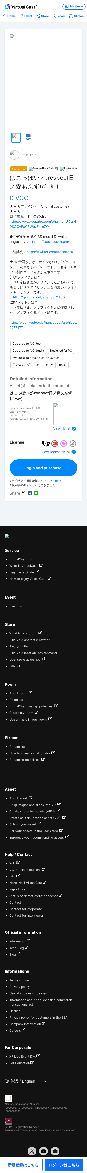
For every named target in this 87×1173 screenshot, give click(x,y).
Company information (25, 1024)
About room (18, 693)
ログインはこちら (63, 1164)
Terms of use (19, 980)
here (58, 480)
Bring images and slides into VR (33, 805)
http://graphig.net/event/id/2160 (39, 297)
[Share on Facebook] (30, 492)
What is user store (23, 633)
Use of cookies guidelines (28, 993)
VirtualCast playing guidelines (31, 706)
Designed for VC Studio (28, 350)
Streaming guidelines (25, 759)
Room (61, 16)
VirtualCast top (20, 559)
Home (11, 16)
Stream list (17, 746)
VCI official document (25, 870)
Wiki (12, 863)
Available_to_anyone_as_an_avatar (36, 358)
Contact (15, 902)
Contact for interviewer (26, 915)
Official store (19, 666)
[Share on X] (23, 492)
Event (28, 16)
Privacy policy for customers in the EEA (38, 1017)
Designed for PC (61, 350)
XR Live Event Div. (22, 1056)
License (14, 1011)
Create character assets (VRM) (32, 811)
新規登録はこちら (23, 1164)
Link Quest (75, 6)
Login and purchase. (43, 467)
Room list (16, 700)
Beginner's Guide (22, 572)
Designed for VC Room (28, 343)
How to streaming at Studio (30, 753)
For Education (19, 1063)
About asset (18, 798)
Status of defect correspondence (33, 896)
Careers (15, 1030)
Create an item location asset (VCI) (35, 818)
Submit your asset (23, 824)
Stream (79, 16)
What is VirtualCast (24, 566)
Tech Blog (16, 948)
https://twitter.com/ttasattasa (50, 252)
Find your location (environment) (33, 653)
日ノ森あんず (21, 365)
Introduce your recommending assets (37, 837)
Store (45, 16)
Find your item (19, 646)
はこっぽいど (44, 365)
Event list (16, 606)
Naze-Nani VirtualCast (25, 883)
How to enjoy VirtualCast (28, 579)
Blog (12, 954)
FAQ (12, 876)
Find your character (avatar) (30, 640)
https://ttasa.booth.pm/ (50, 242)
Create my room (21, 713)
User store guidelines (25, 659)
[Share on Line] (36, 492)
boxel (62, 365)
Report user (18, 889)
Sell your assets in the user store (34, 831)
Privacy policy (19, 987)
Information (17, 941)
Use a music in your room (28, 719)
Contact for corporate (25, 909)
